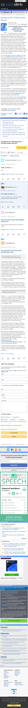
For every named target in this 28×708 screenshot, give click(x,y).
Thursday (4, 627)
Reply (12, 174)
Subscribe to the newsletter (13, 385)
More (1, 665)
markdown (7, 417)
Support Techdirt (19, 684)
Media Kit (6, 683)
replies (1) (5, 174)
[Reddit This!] (20, 113)
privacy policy (20, 468)
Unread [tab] (21, 152)
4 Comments (4, 113)
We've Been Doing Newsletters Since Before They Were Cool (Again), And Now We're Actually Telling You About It (13, 134)
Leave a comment (21, 147)
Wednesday (5, 633)
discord (9, 110)
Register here (4, 371)
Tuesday (4, 657)
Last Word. (21, 419)
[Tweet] (22, 113)
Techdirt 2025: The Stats (8, 124)
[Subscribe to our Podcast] (20, 449)
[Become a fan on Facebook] (12, 449)
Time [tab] (4, 152)
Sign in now (17, 370)
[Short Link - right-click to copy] (16, 113)
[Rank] (2, 544)
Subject (3, 394)
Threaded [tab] (12, 152)
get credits (11, 421)
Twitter (5, 671)
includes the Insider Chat (12, 94)
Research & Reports (7, 677)
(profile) (15, 187)
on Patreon (14, 58)
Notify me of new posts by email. (9, 429)
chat (9, 108)
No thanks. (5, 421)
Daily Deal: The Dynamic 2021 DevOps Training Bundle (13, 14)
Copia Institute (18, 682)
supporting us (18, 93)
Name (2, 374)
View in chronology (19, 174)
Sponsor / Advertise (6, 685)
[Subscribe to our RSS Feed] (16, 449)
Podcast (6, 675)
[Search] (27, 1)
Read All (24, 538)
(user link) (18, 160)
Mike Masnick (24, 24)
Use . (6, 417)
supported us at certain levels (14, 56)
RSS (7, 147)
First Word (12, 419)
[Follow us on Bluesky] (8, 449)
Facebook (6, 673)
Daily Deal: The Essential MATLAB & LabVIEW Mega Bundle (14, 648)
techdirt (18, 108)
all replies (14, 155)
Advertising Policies (17, 673)
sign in (16, 421)
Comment (4, 400)
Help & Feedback (8, 682)
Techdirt (5, 32)
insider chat (13, 108)
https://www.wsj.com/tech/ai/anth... (9, 593)
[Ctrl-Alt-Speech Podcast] (14, 479)
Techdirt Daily (14, 385)
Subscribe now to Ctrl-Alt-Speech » (14, 519)
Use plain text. (16, 417)
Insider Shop (18, 683)
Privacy (16, 675)
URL (2, 389)
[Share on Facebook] (24, 113)
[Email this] (18, 113)
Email (2, 379)
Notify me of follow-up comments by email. (11, 425)
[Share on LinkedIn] (26, 113)
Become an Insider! (14, 620)
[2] (3, 183)
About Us (17, 671)
